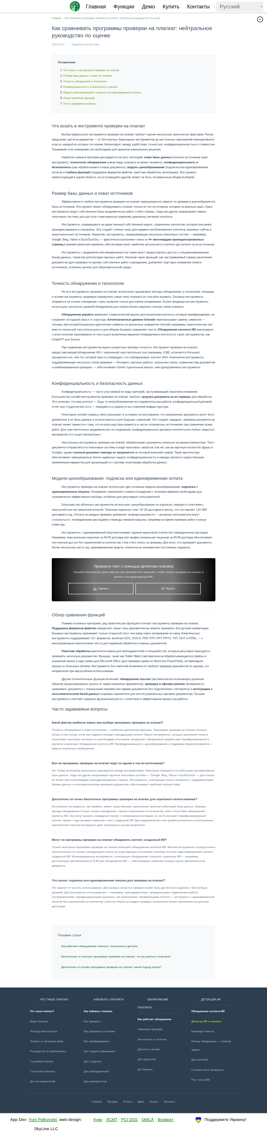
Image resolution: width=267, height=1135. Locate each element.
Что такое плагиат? (42, 1011)
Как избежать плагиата (98, 1011)
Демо (148, 7)
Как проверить (92, 1021)
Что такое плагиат (54, 999)
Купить (171, 7)
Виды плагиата (39, 1021)
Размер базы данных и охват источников (87, 75)
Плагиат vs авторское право (47, 1041)
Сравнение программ (150, 1029)
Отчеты (127, 1101)
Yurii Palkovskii (43, 1119)
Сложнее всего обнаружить (207, 1069)
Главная (96, 7)
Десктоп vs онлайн (149, 1049)
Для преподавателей (96, 1071)
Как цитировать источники (99, 1031)
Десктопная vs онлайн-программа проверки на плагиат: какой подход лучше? (111, 967)
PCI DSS (129, 1119)
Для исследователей (42, 1081)
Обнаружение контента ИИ (208, 1011)
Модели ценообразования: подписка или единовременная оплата (102, 92)
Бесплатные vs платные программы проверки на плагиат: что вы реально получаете (115, 956)
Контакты (198, 7)
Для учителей (199, 1059)
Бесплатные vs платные (152, 1039)
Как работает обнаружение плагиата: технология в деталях (99, 946)
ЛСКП (111, 1119)
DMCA (148, 1119)
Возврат (166, 1119)
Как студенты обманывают (100, 1051)
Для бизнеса (145, 1069)
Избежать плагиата (109, 999)
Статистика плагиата (42, 1071)
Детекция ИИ (211, 999)
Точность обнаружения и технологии (85, 81)
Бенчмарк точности (202, 1031)
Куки (97, 1119)
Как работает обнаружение (154, 1019)
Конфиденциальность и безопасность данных (90, 86)
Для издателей (146, 1059)
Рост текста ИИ (200, 1079)
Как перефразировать (97, 1041)
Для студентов (92, 1061)
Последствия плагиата (43, 1031)
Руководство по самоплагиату (48, 1051)
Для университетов (95, 1081)
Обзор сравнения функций (79, 98)
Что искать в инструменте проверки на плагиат (91, 70)
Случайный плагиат (41, 1061)
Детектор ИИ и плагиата (206, 1021)
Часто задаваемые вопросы (79, 103)
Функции (123, 7)
